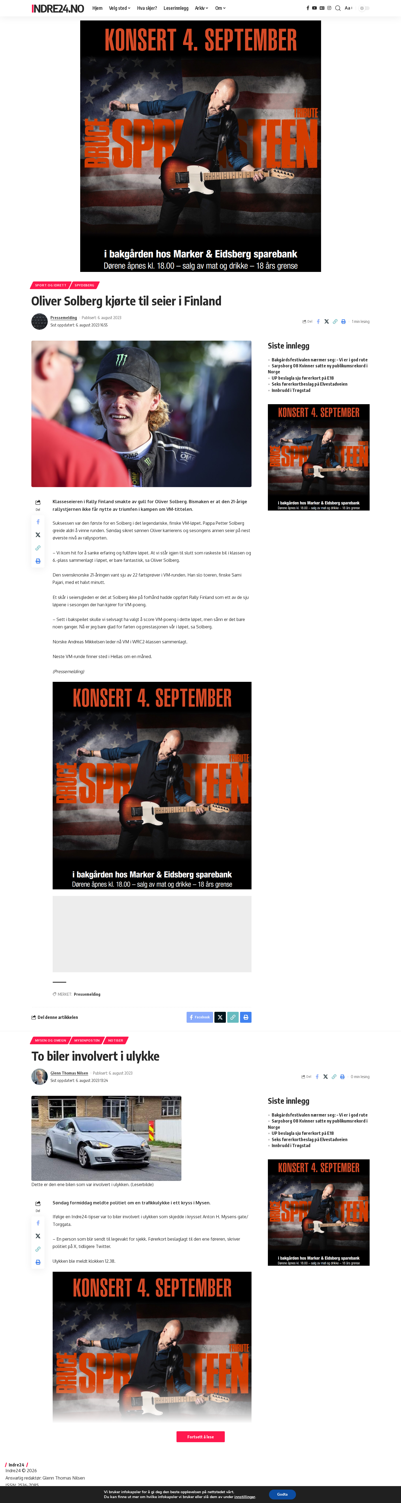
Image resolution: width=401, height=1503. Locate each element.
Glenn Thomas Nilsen (69, 1072)
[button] (338, 8)
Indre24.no (57, 8)
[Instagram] (329, 8)
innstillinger (244, 1497)
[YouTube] (314, 8)
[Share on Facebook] (318, 321)
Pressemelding (63, 317)
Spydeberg (84, 285)
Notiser (115, 1040)
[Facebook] (308, 8)
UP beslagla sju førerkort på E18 (303, 378)
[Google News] (322, 8)
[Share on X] (326, 321)
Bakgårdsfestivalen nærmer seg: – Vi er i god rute (320, 359)
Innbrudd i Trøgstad (291, 390)
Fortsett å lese (200, 1436)
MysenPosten (87, 1040)
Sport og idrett (51, 285)
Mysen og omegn (50, 1040)
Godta (282, 1494)
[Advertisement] (152, 934)
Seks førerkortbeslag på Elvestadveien (310, 384)
